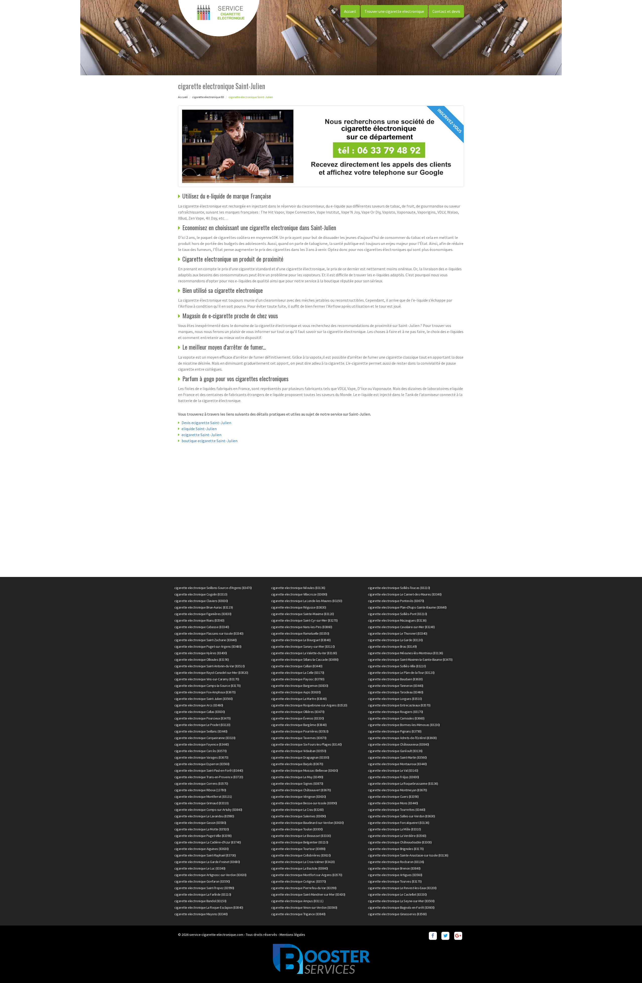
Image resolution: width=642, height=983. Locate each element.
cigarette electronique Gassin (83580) (200, 822)
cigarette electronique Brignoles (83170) (396, 848)
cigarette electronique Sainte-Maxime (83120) (302, 614)
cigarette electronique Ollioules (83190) (201, 659)
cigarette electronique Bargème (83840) (299, 725)
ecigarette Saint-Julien (201, 434)
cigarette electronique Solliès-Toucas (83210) (399, 587)
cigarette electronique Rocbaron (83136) (396, 862)
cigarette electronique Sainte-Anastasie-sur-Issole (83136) (408, 855)
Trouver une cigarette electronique (394, 11)
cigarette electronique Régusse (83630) (298, 607)
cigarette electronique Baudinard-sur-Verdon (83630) (307, 822)
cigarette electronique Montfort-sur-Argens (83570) (306, 875)
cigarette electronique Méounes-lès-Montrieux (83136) (405, 653)
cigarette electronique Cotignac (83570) (298, 881)
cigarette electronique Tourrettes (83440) (396, 809)
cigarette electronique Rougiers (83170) (395, 711)
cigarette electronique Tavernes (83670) (299, 738)
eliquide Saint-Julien (199, 428)
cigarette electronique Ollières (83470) (298, 711)
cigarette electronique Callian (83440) (296, 666)
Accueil (350, 11)
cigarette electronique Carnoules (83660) (396, 718)
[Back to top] (628, 969)
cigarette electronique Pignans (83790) (394, 731)
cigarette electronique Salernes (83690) (298, 816)
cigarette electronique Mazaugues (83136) (397, 620)
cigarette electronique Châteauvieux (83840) (398, 744)
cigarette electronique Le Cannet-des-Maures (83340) (405, 594)
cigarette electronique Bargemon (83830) (299, 685)
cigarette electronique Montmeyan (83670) (397, 790)
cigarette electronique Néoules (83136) (298, 587)
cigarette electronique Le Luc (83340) (199, 868)
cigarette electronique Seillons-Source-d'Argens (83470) (213, 587)
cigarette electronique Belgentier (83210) (299, 842)
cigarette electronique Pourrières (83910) (300, 731)
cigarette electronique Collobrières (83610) (301, 855)
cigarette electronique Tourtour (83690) (298, 848)
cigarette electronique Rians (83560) (199, 620)
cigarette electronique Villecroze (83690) (299, 594)
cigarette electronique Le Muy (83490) (297, 777)
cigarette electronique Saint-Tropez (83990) (204, 888)
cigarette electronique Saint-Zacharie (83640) (205, 640)
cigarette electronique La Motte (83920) (201, 829)
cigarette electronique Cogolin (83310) (200, 594)
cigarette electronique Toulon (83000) (297, 829)
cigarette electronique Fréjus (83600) (393, 777)
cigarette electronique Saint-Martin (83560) (397, 757)
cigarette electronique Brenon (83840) (394, 868)
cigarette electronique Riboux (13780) (200, 790)
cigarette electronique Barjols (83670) (297, 764)
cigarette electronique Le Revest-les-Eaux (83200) (402, 888)
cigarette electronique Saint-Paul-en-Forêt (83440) (208, 770)
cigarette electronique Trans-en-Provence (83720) (208, 777)
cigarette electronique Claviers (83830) (201, 601)
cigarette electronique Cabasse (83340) (201, 627)
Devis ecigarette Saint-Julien (206, 422)
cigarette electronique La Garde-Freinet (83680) (207, 862)
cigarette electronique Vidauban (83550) (298, 751)
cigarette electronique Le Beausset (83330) (301, 835)
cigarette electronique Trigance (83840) (298, 914)
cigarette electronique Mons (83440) (393, 803)
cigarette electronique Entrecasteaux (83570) (399, 705)
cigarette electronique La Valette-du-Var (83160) (304, 653)
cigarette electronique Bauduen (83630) (395, 679)
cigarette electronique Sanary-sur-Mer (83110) (303, 646)
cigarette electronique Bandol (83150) (200, 901)
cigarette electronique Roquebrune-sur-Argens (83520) (309, 705)
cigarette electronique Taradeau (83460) (395, 692)
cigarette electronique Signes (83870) (297, 783)
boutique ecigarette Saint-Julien (209, 440)
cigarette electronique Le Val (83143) (393, 770)
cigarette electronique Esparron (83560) (201, 764)
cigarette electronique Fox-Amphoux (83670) (204, 692)
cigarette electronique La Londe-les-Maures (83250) (306, 601)
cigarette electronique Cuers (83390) (393, 796)
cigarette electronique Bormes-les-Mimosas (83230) (404, 725)
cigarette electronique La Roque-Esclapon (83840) (208, 907)
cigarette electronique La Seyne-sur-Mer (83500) (401, 901)
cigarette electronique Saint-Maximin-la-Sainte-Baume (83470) (410, 659)
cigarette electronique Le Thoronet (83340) (397, 633)
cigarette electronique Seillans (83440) (200, 731)
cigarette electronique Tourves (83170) (395, 881)
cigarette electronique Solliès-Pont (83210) (397, 614)
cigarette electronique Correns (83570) (201, 783)
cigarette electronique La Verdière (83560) (397, 835)
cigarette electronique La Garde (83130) (395, 640)
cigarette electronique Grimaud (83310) (201, 803)
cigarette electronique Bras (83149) (392, 646)
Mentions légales (292, 934)
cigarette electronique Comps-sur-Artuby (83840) (208, 809)
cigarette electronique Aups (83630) (296, 692)
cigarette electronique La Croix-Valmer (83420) (303, 862)
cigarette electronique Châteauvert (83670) (301, 790)
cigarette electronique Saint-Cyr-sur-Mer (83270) (304, 620)
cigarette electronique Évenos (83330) (297, 718)
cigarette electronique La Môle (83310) (394, 829)
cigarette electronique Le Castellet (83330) (397, 894)
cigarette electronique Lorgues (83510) (395, 698)
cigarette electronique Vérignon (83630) (298, 796)
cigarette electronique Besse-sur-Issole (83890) (304, 803)
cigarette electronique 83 (208, 97)
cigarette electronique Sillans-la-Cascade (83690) (305, 659)
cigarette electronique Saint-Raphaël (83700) (205, 855)
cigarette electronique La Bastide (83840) (299, 868)
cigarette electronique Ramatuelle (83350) (300, 633)
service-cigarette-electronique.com (216, 934)
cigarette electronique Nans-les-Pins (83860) (301, 627)
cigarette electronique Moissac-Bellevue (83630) (304, 770)
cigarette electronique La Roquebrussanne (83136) (403, 783)
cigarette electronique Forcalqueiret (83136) (398, 822)
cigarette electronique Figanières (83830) (202, 614)
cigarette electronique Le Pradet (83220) (202, 725)
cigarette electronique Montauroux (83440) (397, 764)
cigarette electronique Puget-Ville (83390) (202, 835)
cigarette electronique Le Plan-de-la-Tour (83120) (401, 672)
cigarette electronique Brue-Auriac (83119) (203, 607)
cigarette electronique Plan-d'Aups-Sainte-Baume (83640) (407, 607)
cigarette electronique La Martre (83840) (299, 698)
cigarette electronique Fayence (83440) (201, 744)
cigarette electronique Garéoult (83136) (395, 751)
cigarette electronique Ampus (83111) (297, 901)
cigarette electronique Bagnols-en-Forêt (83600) (401, 907)
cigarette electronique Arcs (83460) (198, 705)
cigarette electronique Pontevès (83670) (396, 601)
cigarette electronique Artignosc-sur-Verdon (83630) (210, 875)
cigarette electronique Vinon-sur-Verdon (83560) (304, 907)
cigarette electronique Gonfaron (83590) (202, 881)
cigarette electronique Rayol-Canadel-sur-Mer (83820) (211, 672)
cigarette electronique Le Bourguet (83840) (301, 640)
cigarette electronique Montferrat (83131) (203, 796)
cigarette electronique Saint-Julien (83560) (203, 698)
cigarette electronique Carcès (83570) (200, 751)
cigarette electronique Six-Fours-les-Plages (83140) (306, 744)
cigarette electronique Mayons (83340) (201, 914)
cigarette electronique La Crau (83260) (297, 809)
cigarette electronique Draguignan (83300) (300, 757)
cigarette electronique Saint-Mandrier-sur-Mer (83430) (308, 894)
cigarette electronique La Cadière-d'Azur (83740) (207, 842)
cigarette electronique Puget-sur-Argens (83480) (208, 646)
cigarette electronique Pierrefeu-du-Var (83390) (304, 888)
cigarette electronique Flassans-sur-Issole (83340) (208, 633)
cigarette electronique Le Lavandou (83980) (204, 816)
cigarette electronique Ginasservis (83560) (397, 914)
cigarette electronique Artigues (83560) (395, 875)
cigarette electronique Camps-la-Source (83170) (207, 685)
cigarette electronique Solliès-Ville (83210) (397, 666)
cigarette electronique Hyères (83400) (200, 653)
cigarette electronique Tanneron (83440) (395, 685)
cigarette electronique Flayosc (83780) (297, 679)
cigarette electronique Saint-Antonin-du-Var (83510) (209, 666)
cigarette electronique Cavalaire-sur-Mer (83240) (401, 627)
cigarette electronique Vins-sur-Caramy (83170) (206, 679)
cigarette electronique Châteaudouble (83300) (400, 842)
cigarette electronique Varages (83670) (201, 757)
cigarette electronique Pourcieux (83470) (202, 718)
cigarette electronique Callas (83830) (199, 711)
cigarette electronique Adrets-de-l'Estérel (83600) (402, 738)
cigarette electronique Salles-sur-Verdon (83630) (401, 816)
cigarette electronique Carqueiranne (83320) (204, 738)
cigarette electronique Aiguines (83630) (201, 848)
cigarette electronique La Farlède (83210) (202, 894)
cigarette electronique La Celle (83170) (297, 672)
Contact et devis (446, 11)
